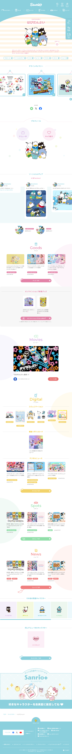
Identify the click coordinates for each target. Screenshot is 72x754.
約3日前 (59, 185)
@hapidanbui (7, 184)
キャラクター (11, 714)
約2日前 (32, 185)
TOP (4, 714)
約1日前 (6, 185)
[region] (36, 610)
